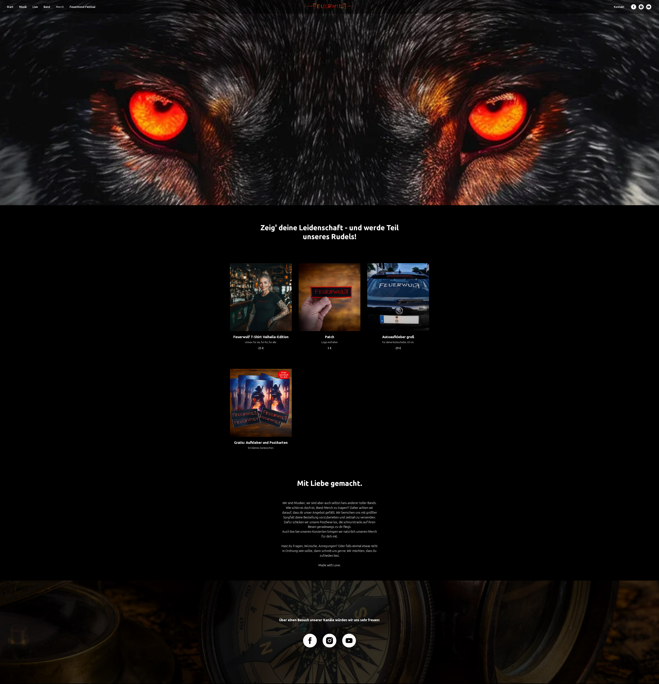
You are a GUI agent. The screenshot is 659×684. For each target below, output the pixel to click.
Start (10, 6)
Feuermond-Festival (82, 6)
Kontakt (619, 6)
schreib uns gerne (333, 550)
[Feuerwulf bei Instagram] (641, 6)
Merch (60, 6)
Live (35, 6)
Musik (23, 6)
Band (47, 6)
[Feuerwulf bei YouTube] (648, 6)
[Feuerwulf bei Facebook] (633, 6)
